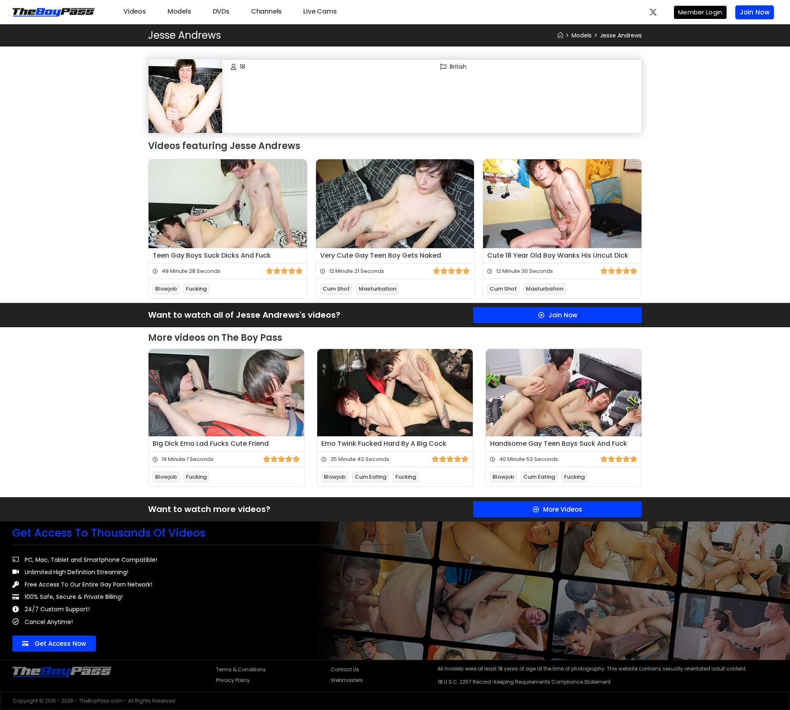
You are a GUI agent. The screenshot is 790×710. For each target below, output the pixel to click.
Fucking (196, 289)
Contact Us (345, 669)
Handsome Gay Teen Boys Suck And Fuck (558, 443)
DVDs (221, 11)
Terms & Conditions (241, 669)
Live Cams (320, 11)
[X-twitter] (653, 12)
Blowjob (166, 289)
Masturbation (377, 289)
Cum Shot (336, 289)
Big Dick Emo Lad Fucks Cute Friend (211, 443)
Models (179, 11)
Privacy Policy (233, 680)
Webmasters (347, 680)
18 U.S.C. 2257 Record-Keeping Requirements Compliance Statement (524, 681)
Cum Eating (370, 477)
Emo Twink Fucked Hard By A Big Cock (383, 443)
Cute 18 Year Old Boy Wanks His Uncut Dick (557, 255)
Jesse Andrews (621, 35)
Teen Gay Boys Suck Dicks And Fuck (212, 255)
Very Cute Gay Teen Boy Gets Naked (380, 255)
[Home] (560, 35)
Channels (266, 11)
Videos (134, 11)
